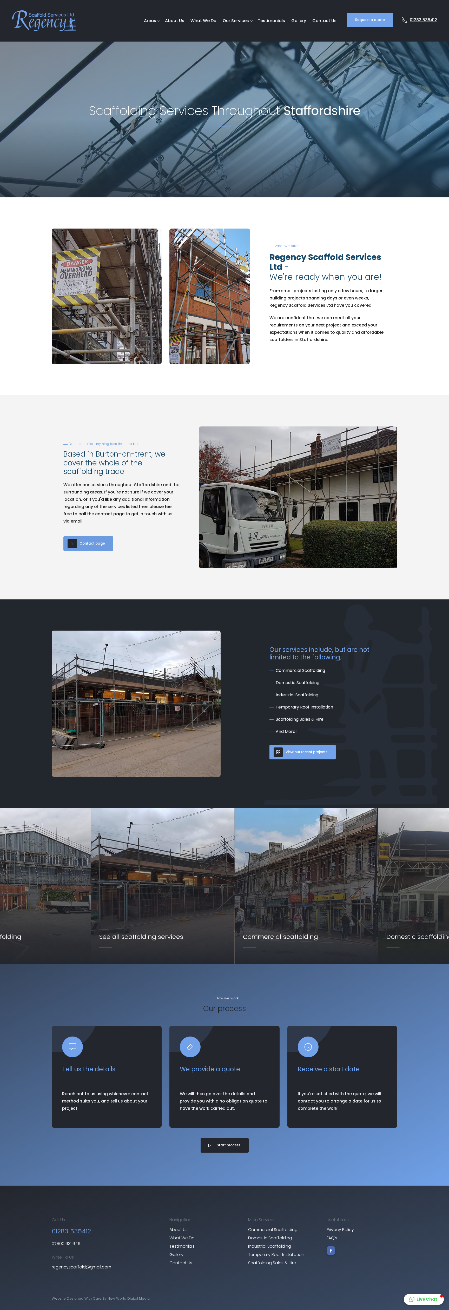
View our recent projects (306, 752)
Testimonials (271, 21)
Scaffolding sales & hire (272, 1263)
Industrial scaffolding (269, 1246)
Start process (228, 1145)
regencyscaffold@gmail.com (81, 1267)
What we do (203, 21)
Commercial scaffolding (273, 1230)
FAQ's (332, 1238)
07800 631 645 (66, 1244)
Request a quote (370, 19)
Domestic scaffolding (270, 1238)
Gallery (298, 21)
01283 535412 (423, 20)
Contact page (92, 543)
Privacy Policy (340, 1230)
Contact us (324, 21)
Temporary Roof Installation (276, 1255)
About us (174, 21)
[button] (424, 1299)
